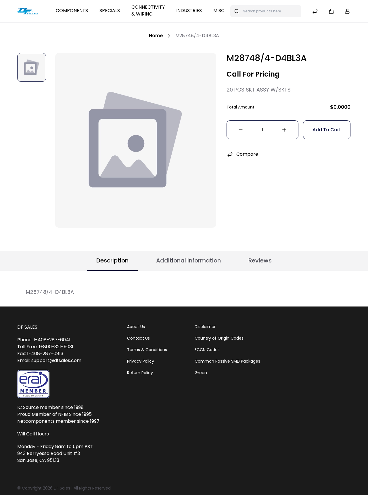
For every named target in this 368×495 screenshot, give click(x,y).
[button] (331, 11)
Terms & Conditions (147, 350)
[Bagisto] (28, 11)
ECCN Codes (207, 350)
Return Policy (140, 373)
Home (156, 35)
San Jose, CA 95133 (38, 460)
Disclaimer (205, 327)
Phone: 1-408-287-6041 (43, 339)
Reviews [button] (260, 260)
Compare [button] (247, 154)
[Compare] (315, 12)
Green (201, 373)
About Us (136, 327)
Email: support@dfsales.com (49, 360)
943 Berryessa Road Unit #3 (48, 453)
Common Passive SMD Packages (227, 361)
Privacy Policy (140, 361)
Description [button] (112, 260)
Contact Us (138, 338)
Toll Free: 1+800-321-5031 (45, 346)
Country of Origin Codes (219, 338)
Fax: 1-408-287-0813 (40, 353)
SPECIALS (109, 10)
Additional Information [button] (188, 260)
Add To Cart (327, 129)
